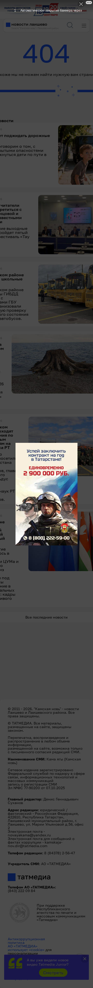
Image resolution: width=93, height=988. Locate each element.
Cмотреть (53, 972)
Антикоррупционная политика (26, 941)
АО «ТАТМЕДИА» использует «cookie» (26, 948)
